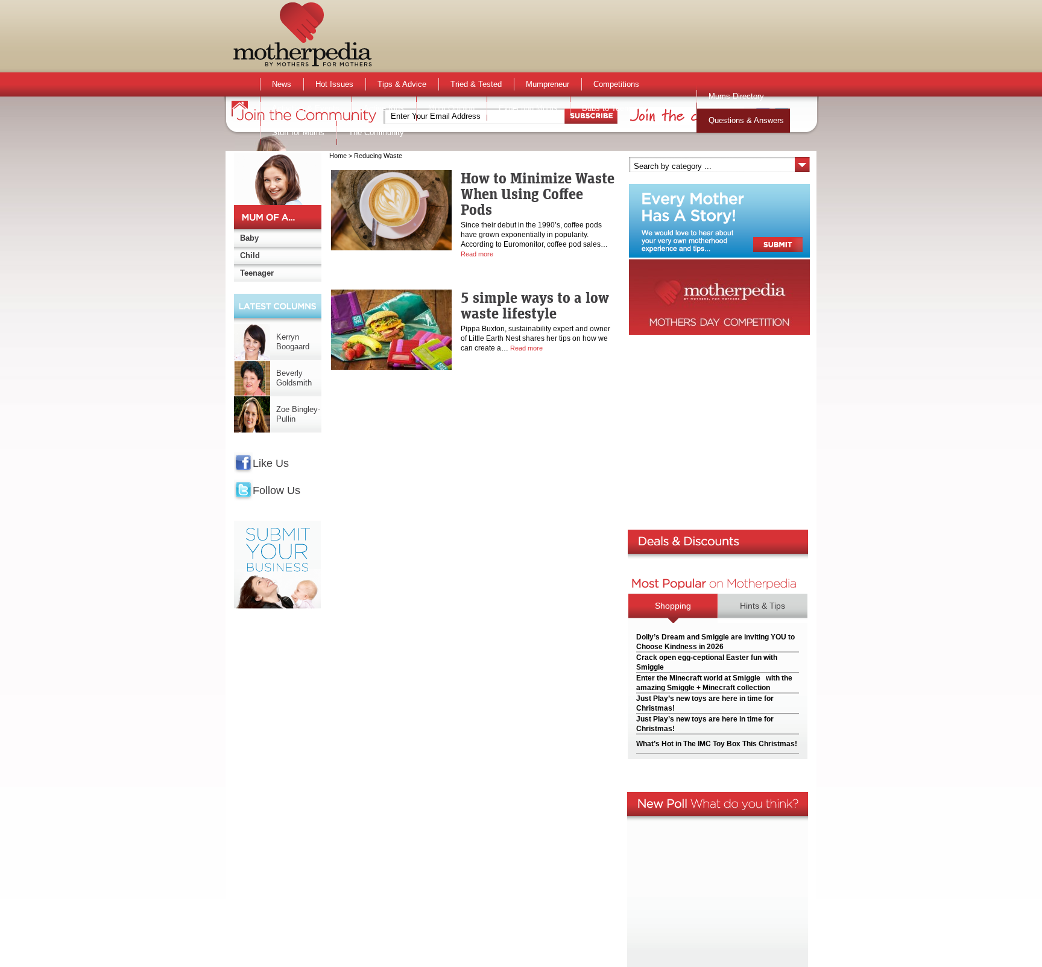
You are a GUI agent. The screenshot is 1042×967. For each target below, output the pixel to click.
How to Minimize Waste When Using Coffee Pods (537, 193)
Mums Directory (736, 96)
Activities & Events (305, 108)
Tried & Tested (476, 84)
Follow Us (276, 490)
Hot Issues (334, 84)
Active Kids (384, 108)
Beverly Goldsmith (294, 378)
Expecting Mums (528, 108)
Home (338, 155)
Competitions (616, 84)
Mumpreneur (547, 84)
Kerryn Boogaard (292, 341)
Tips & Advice (401, 84)
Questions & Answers (746, 120)
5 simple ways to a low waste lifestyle (535, 305)
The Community (376, 132)
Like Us (271, 463)
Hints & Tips (762, 605)
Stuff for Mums (298, 132)
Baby (249, 238)
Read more (477, 254)
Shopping (673, 605)
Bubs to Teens (607, 108)
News (281, 84)
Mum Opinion (451, 108)
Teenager (257, 272)
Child (250, 255)
